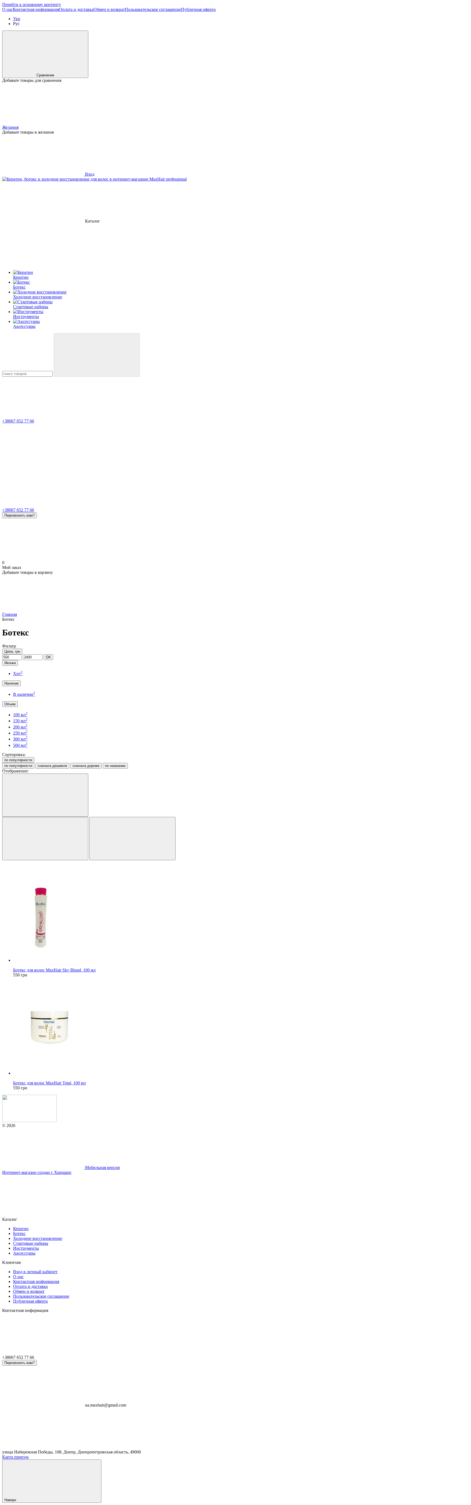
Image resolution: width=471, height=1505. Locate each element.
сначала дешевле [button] (52, 766)
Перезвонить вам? (19, 515)
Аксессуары (24, 1253)
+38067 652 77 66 (18, 421)
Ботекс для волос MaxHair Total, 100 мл (49, 1083)
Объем (10, 704)
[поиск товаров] (97, 355)
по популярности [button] (18, 766)
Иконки (10, 663)
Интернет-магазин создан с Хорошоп (36, 1172)
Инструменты (26, 1248)
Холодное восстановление (37, 1238)
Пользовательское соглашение (153, 9)
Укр (16, 18)
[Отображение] (45, 795)
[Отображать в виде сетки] (45, 838)
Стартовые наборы (30, 1243)
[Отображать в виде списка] (132, 838)
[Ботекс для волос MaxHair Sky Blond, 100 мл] (241, 914)
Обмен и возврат (109, 9)
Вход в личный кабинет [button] (35, 1271)
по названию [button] (115, 766)
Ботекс (19, 1233)
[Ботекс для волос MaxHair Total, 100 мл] (241, 1027)
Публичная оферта (198, 9)
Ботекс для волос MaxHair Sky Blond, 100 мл (54, 970)
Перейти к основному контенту (31, 4)
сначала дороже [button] (86, 766)
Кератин (21, 1228)
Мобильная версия (102, 1167)
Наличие (11, 683)
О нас (7, 9)
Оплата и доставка (76, 9)
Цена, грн (12, 651)
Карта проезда (15, 1457)
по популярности (18, 760)
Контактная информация (36, 9)
